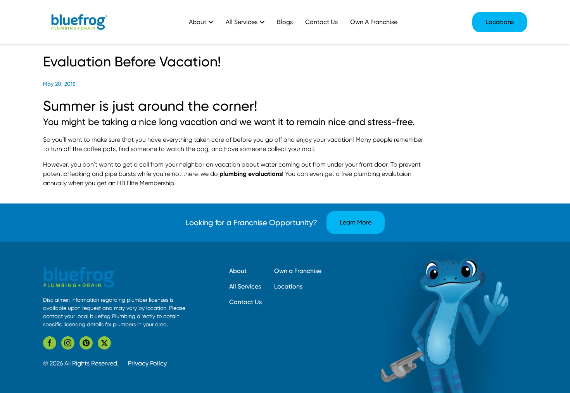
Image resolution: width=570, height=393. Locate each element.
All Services (245, 286)
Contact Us (321, 22)
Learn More (355, 222)
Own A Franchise (373, 22)
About (238, 271)
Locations (499, 22)
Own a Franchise (297, 271)
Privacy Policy (147, 363)
